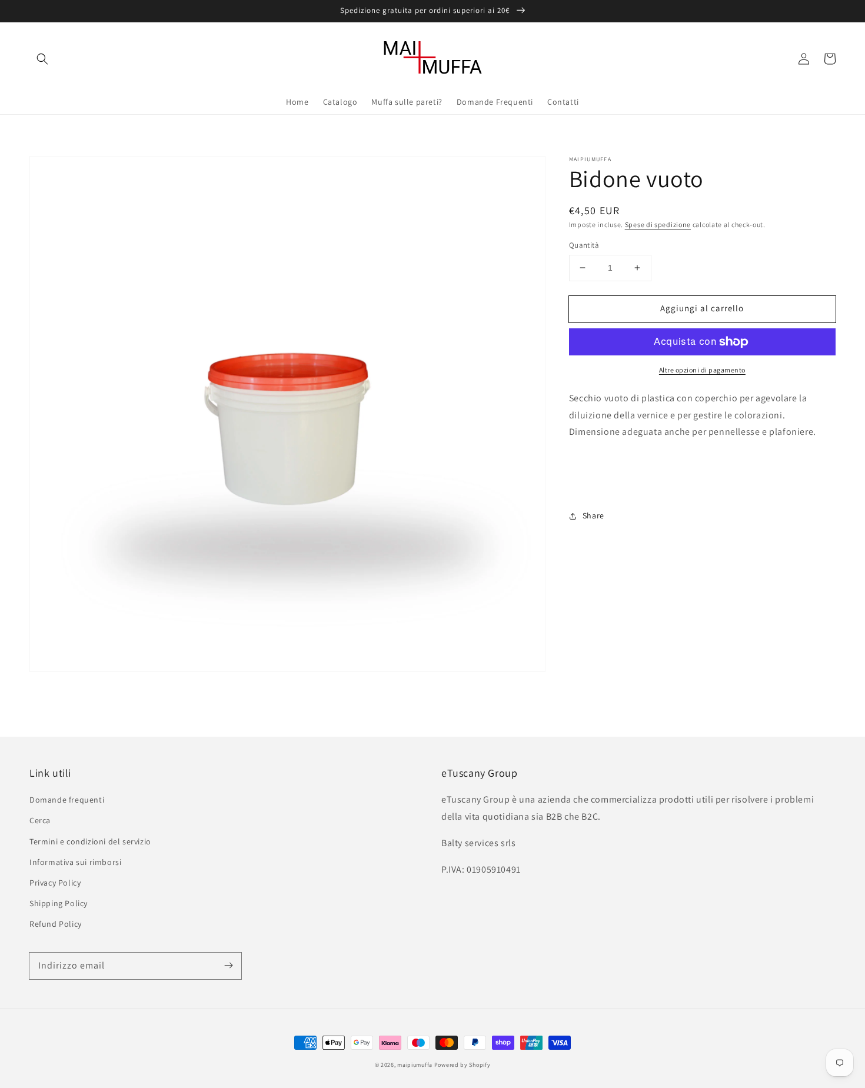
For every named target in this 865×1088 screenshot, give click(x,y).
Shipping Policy (58, 903)
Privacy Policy (55, 882)
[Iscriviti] (228, 966)
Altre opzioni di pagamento (702, 369)
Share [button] (593, 515)
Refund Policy (55, 924)
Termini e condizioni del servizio (90, 841)
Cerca (40, 820)
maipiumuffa (414, 1065)
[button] (42, 59)
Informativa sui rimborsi (75, 862)
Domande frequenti (66, 799)
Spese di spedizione (658, 224)
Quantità (584, 245)
